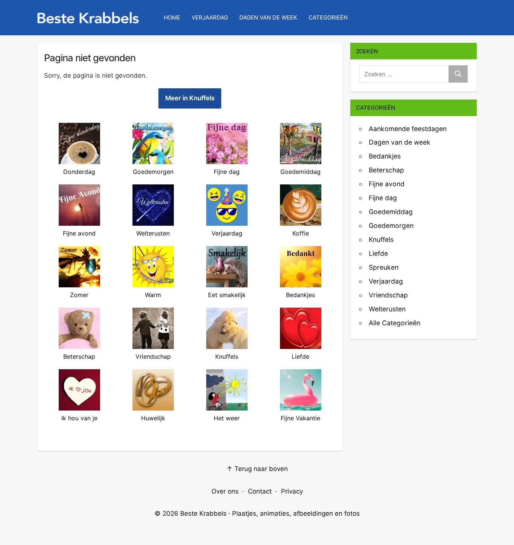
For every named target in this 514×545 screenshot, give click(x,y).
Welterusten (387, 309)
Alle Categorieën (394, 323)
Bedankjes (385, 156)
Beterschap (386, 170)
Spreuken (383, 267)
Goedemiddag (391, 212)
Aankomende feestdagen (408, 129)
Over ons (225, 491)
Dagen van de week (399, 142)
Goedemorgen (391, 225)
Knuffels (381, 239)
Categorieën (328, 17)
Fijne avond (387, 184)
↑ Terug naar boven (257, 469)
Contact (260, 491)
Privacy (292, 491)
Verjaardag (210, 17)
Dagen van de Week (268, 17)
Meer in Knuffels (189, 98)
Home (172, 17)
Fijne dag (383, 198)
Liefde (378, 253)
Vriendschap (388, 295)
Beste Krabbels (203, 513)
